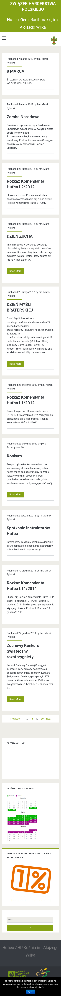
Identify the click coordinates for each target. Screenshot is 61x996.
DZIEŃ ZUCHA (20, 236)
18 (31, 718)
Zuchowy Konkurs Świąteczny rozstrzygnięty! (23, 651)
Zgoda (30, 991)
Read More (16, 272)
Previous (15, 718)
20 (42, 718)
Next (48, 718)
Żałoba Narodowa (23, 116)
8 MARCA (15, 71)
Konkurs (14, 456)
